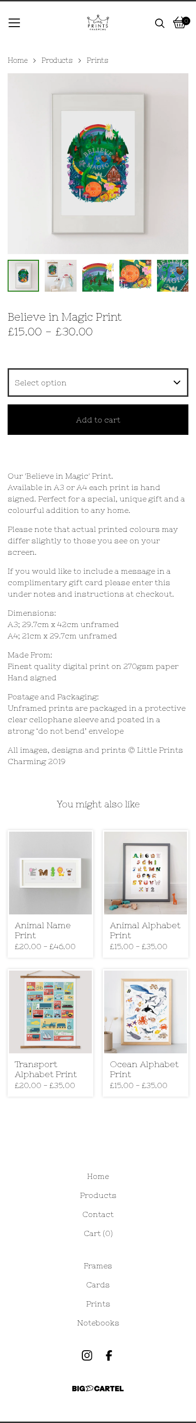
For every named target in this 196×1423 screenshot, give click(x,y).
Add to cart (98, 419)
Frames (98, 1265)
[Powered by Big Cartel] (98, 1388)
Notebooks (98, 1322)
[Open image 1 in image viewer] (98, 163)
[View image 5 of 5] (172, 275)
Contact (98, 1214)
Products (57, 60)
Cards (98, 1284)
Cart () (98, 1233)
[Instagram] (87, 1355)
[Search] (159, 22)
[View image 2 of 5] (60, 275)
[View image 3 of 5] (98, 275)
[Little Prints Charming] (98, 22)
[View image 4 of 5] (135, 275)
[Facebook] (109, 1355)
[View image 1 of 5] (23, 275)
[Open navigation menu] (14, 22)
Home (18, 60)
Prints (97, 60)
